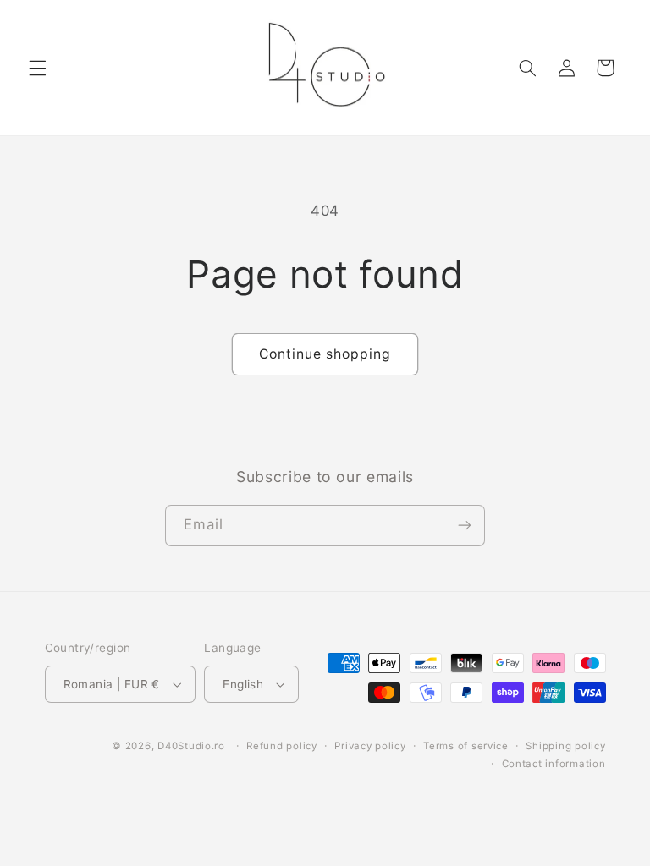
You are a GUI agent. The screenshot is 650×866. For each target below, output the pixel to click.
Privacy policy (369, 746)
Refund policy (281, 746)
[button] (37, 67)
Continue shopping (325, 354)
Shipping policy (565, 746)
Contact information (554, 764)
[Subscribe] (464, 525)
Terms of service (466, 746)
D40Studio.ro (191, 746)
